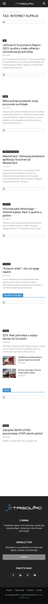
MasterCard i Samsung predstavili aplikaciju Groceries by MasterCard (24, 160)
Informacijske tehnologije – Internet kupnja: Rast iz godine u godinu (22, 212)
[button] (4, 3)
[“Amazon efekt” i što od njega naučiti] (24, 249)
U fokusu (6, 204)
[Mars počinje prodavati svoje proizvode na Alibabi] (24, 85)
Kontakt (39, 590)
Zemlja (5, 331)
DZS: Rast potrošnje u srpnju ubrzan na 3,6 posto (20, 337)
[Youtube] (34, 575)
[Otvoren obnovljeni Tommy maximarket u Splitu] (9, 373)
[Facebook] (13, 575)
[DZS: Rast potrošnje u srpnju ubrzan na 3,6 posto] (24, 316)
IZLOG (6, 390)
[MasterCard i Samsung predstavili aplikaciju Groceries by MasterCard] (24, 141)
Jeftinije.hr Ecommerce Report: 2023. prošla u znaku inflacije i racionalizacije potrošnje (22, 48)
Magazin (9, 590)
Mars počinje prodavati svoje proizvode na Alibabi (20, 102)
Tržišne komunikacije (10, 152)
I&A (4, 40)
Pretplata (24, 557)
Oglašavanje (19, 590)
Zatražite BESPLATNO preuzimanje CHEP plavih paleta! (23, 432)
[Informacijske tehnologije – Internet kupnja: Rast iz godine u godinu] (24, 196)
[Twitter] (27, 575)
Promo (5, 426)
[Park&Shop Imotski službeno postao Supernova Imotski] (9, 360)
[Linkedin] (20, 575)
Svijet (5, 96)
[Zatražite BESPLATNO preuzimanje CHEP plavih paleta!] (24, 411)
